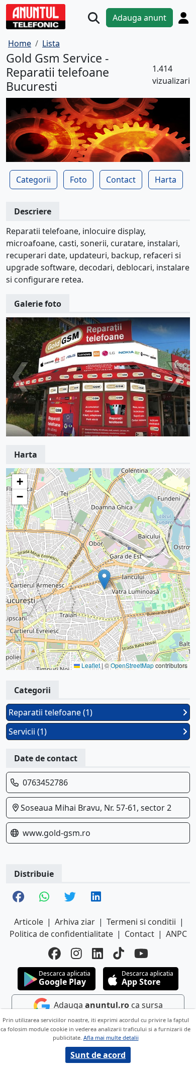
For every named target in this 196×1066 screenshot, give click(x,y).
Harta (165, 179)
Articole (28, 921)
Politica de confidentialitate (61, 933)
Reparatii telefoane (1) (50, 712)
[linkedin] (97, 953)
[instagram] (76, 953)
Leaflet (90, 665)
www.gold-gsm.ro (56, 832)
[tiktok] (118, 953)
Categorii (33, 179)
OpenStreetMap (132, 665)
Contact (121, 179)
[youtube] (141, 953)
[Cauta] (93, 18)
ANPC (176, 933)
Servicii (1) (28, 731)
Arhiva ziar (75, 921)
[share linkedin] (96, 897)
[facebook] (54, 953)
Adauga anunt (139, 17)
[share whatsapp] (44, 897)
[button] (104, 579)
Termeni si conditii (141, 921)
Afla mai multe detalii (111, 1037)
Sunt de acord (98, 1054)
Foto (78, 179)
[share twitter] (70, 897)
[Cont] (183, 18)
